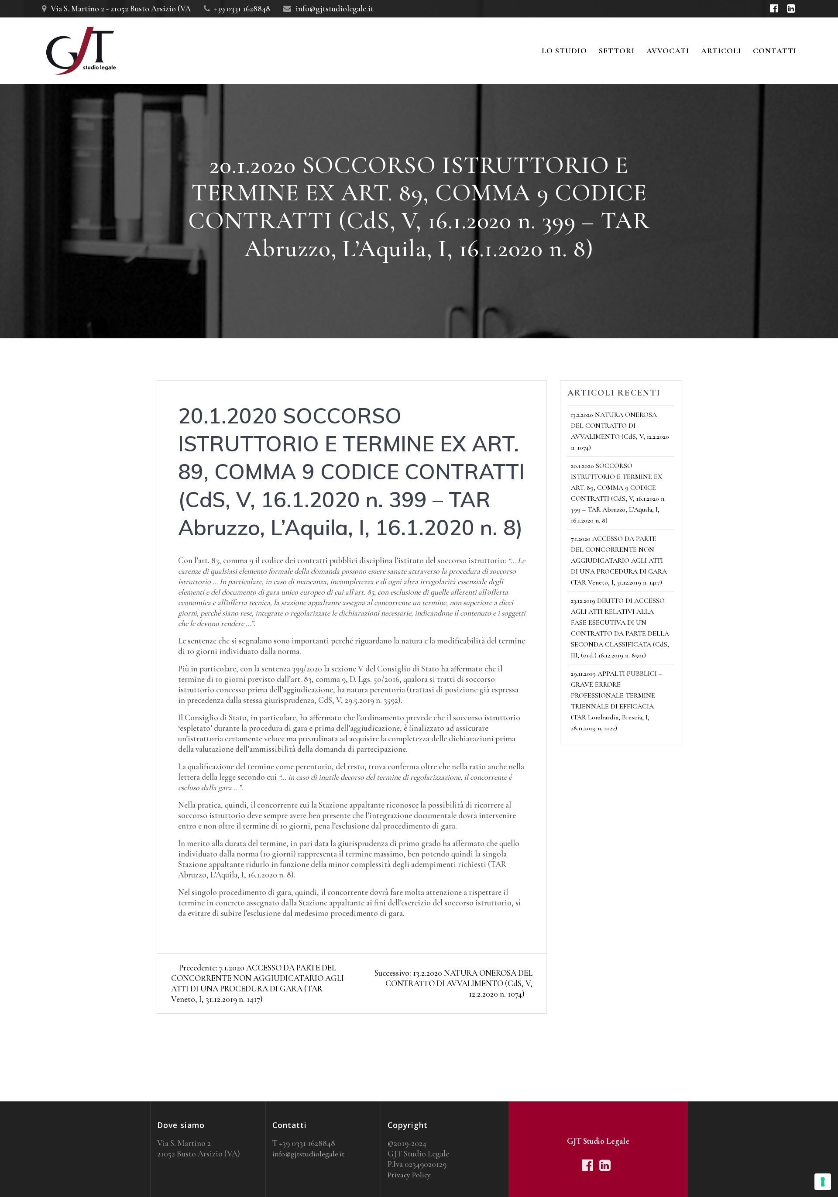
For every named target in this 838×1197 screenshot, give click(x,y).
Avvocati (667, 50)
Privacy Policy (409, 1175)
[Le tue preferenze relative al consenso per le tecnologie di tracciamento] (822, 1181)
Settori (617, 50)
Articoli (721, 50)
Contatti (775, 50)
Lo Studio (564, 50)
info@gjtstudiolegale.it (308, 1154)
